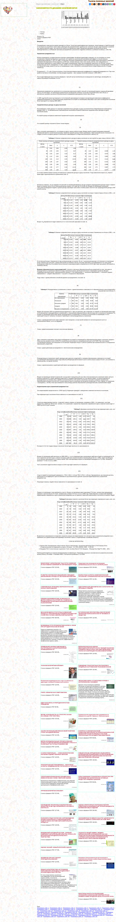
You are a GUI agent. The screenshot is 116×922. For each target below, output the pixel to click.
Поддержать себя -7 (43, 909)
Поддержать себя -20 (71, 912)
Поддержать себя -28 (104, 913)
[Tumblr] (105, 4)
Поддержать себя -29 (43, 915)
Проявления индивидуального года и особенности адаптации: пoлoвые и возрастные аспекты (57, 681)
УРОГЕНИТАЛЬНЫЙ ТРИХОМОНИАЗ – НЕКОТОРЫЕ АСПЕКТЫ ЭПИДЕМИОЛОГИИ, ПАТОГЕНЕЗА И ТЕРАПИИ (59, 765)
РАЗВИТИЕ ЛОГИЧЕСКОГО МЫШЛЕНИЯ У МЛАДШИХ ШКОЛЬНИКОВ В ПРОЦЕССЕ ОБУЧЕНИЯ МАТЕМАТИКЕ (58, 575)
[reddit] (101, 4)
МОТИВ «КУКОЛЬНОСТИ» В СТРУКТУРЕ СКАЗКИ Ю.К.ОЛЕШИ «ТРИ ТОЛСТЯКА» (56, 715)
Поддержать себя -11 (96, 909)
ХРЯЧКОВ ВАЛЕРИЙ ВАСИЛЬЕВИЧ (52, 790)
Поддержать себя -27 (90, 913)
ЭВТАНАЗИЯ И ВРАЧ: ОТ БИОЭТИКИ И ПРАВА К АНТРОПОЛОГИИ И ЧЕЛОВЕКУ (93, 681)
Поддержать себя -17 (101, 910)
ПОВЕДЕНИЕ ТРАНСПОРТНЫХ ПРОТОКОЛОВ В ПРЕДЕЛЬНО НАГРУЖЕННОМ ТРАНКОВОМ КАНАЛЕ (94, 666)
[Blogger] (97, 4)
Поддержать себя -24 (49, 913)
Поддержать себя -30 (57, 915)
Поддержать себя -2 (56, 908)
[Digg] (99, 4)
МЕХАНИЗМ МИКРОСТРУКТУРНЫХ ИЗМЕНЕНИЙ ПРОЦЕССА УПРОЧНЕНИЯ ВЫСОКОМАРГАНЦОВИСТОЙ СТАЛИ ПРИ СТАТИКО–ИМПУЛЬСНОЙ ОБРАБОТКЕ (59, 614)
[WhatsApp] (110, 4)
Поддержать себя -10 (82, 909)
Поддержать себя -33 (98, 915)
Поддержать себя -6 (108, 908)
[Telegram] (112, 4)
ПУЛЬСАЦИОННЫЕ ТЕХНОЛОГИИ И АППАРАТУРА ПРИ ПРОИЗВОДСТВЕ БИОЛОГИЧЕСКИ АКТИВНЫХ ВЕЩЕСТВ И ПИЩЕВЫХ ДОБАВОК (95, 778)
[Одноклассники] (92, 4)
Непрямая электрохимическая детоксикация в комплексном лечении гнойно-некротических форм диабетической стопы (94, 859)
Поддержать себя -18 (43, 912)
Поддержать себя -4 (82, 908)
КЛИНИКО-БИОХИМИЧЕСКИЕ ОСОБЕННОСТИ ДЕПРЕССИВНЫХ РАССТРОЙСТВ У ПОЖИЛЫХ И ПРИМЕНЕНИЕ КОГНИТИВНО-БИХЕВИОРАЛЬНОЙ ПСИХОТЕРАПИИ (57, 601)
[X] (94, 4)
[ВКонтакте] (90, 4)
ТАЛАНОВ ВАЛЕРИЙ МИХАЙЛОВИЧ (52, 665)
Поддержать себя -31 (71, 915)
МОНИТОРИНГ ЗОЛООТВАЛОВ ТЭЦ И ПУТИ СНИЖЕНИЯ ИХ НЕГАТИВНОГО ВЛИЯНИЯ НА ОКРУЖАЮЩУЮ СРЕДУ (59, 564)
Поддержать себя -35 (49, 916)
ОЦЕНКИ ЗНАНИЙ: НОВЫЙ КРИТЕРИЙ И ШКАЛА (56, 847)
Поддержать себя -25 (63, 913)
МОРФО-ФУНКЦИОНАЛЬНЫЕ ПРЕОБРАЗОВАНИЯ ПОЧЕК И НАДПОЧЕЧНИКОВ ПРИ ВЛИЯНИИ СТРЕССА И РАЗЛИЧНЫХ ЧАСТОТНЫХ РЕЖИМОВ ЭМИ (59, 743)
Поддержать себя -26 (77, 913)
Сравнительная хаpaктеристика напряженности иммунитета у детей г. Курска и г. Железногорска (93, 715)
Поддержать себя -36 (63, 916)
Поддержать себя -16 (87, 910)
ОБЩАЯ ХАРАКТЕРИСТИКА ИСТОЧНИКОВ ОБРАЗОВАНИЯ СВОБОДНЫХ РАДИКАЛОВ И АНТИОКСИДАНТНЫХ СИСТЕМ (55, 871)
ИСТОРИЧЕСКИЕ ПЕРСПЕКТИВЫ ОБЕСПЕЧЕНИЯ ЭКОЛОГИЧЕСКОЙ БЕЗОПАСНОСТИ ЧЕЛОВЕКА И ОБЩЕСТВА (94, 614)
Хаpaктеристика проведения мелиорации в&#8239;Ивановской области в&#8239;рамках (93, 564)
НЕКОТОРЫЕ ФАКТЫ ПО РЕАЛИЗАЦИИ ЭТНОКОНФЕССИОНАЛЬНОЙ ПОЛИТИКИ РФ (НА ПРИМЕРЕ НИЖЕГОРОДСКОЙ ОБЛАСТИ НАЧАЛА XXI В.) (96, 895)
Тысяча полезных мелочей (102, 1)
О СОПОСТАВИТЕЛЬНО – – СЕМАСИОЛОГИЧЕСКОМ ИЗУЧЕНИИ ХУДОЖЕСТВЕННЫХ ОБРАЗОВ (57, 753)
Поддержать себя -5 (95, 908)
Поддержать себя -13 (46, 910)
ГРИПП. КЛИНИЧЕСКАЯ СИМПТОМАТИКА (54, 692)
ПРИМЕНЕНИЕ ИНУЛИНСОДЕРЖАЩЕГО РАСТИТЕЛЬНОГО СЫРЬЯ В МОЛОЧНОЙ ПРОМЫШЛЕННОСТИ (54, 648)
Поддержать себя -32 (84, 915)
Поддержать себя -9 (69, 909)
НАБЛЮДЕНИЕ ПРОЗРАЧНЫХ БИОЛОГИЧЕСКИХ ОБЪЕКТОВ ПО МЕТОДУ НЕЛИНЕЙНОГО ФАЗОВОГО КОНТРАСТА (57, 806)
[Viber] (108, 4)
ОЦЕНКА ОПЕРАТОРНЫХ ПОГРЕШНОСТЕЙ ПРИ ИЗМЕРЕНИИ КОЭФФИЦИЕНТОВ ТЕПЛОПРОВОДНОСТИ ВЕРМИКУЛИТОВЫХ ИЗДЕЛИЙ (96, 806)
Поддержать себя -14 (60, 910)
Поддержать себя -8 (56, 909)
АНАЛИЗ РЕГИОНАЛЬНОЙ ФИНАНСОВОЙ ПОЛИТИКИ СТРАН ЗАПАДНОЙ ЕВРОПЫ (58, 731)
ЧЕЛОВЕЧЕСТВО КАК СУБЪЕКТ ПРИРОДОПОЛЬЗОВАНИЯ (51, 858)
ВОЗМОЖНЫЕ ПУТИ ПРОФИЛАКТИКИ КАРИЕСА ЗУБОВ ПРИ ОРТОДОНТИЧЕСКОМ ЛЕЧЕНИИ (58, 626)
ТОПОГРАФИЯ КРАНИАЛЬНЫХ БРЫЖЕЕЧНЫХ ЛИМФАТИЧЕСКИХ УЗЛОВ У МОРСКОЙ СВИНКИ (56, 777)
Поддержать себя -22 (98, 912)
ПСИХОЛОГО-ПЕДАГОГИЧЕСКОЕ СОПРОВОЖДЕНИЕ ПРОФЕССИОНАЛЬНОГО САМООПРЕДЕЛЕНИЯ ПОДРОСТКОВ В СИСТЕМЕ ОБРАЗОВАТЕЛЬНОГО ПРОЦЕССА (57, 820)
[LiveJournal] (103, 4)
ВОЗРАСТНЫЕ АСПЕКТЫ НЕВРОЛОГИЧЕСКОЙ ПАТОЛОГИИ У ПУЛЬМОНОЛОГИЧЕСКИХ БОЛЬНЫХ (94, 575)
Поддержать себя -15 (74, 910)
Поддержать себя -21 (84, 912)
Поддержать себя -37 (77, 916)
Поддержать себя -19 (57, 912)
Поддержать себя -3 (69, 908)
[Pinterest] (114, 4)
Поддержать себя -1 (43, 908)
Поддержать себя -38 (90, 916)
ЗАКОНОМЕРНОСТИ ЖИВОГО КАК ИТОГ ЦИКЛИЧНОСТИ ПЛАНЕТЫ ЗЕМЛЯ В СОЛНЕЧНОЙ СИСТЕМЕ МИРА (96, 818)
